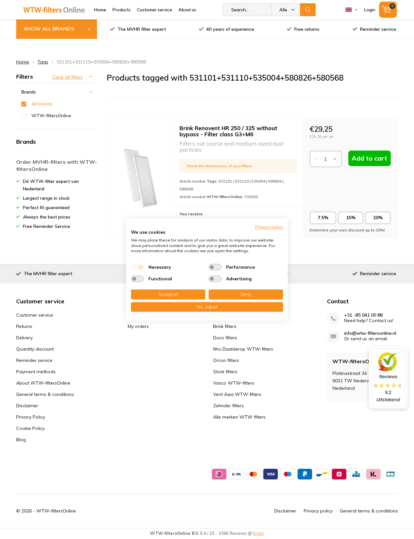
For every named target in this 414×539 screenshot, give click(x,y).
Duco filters (225, 338)
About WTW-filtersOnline (43, 383)
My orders (138, 326)
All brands (42, 104)
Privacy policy (318, 511)
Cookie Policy (30, 428)
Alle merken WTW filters (239, 417)
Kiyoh (258, 533)
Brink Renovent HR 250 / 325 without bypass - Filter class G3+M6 (228, 131)
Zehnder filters (228, 406)
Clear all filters (67, 77)
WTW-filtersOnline (51, 115)
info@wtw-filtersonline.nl (370, 333)
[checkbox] (137, 267)
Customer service (154, 9)
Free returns (307, 29)
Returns (24, 326)
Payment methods (36, 372)
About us (187, 9)
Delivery (24, 338)
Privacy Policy (30, 417)
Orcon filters (226, 360)
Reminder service (378, 29)
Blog (21, 440)
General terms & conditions (45, 394)
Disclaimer (27, 406)
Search (308, 9)
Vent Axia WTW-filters (237, 394)
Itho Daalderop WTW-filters (243, 349)
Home (100, 9)
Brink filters (224, 326)
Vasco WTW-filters (233, 383)
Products (122, 9)
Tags (43, 62)
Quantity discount (35, 349)
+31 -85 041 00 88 (363, 315)
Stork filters (225, 372)
